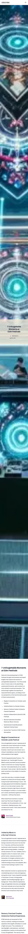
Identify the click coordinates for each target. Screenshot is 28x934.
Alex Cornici (9, 896)
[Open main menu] (25, 2)
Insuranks (11, 898)
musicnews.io (15, 335)
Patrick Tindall (9, 815)
